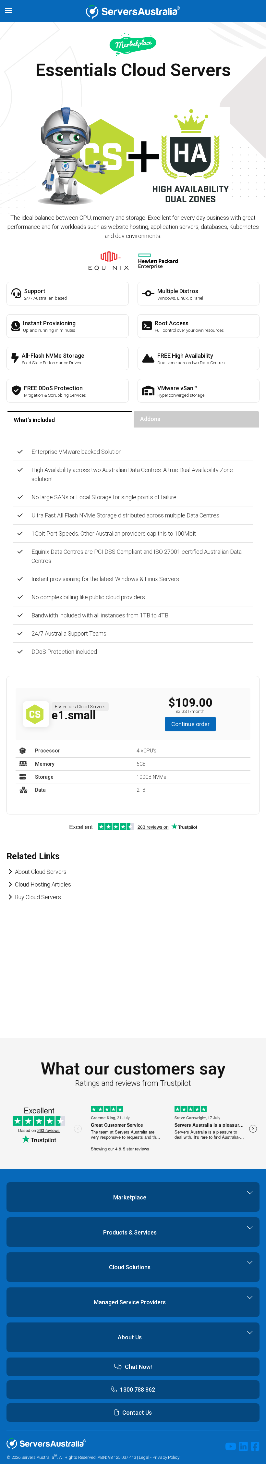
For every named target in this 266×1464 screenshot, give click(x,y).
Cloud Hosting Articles (43, 884)
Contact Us (137, 1412)
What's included (34, 419)
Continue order (190, 724)
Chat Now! (138, 1366)
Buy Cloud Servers (38, 897)
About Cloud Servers (40, 871)
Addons (150, 419)
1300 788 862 (137, 1389)
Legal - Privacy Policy (159, 1456)
